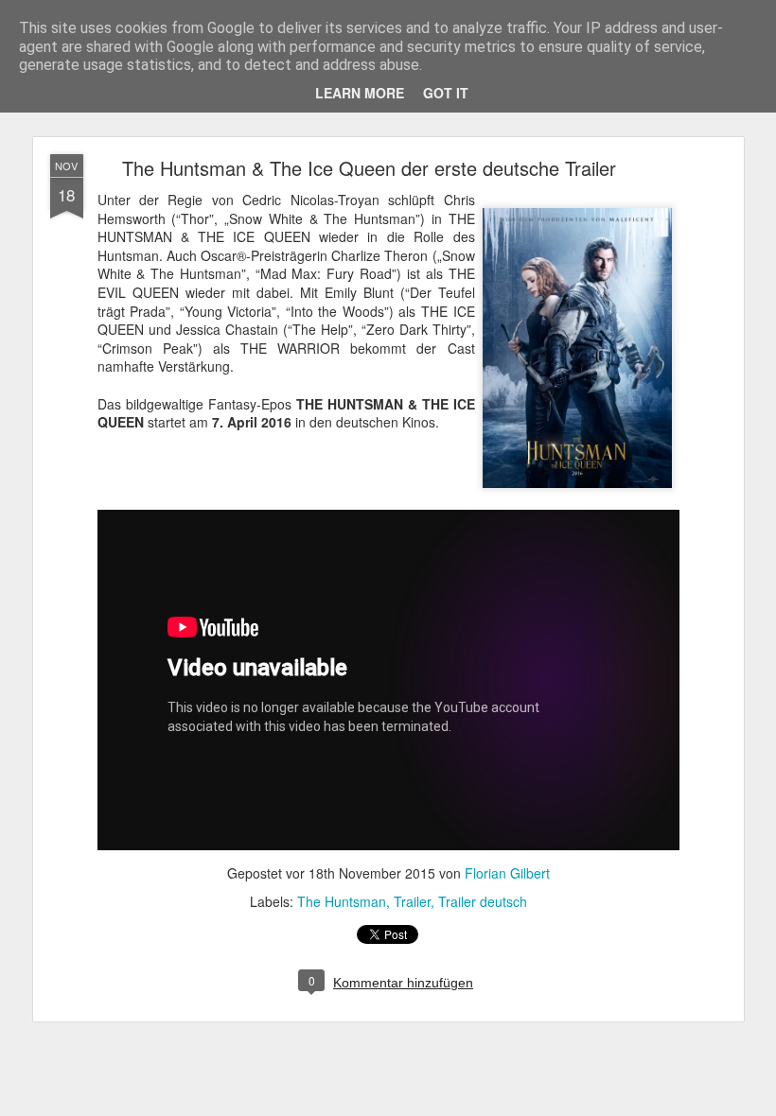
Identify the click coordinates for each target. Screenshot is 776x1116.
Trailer (412, 901)
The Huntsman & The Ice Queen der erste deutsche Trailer (369, 168)
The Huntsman (341, 901)
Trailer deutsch (482, 901)
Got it (445, 92)
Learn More (359, 92)
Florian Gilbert (507, 872)
